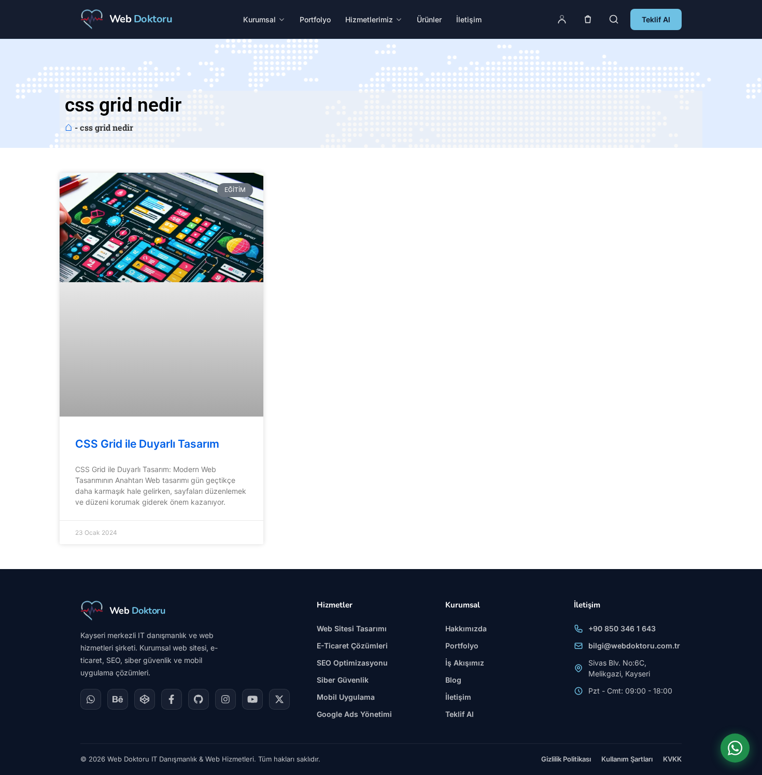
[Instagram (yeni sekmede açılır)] (225, 699)
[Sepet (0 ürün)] (587, 19)
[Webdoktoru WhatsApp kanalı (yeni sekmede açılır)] (90, 699)
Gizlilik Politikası (566, 759)
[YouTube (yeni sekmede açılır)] (252, 699)
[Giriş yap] (562, 19)
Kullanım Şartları (627, 759)
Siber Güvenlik (343, 679)
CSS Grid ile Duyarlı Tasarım (147, 443)
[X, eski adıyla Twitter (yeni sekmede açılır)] (279, 699)
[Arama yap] (613, 19)
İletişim (469, 19)
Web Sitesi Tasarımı (352, 628)
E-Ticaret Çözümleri (352, 645)
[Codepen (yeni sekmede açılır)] (144, 699)
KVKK (672, 759)
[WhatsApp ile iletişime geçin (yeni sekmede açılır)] (735, 748)
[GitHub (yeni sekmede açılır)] (198, 699)
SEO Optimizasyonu (352, 662)
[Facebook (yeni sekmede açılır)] (171, 699)
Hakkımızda (466, 628)
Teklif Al (656, 19)
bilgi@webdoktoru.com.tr (634, 645)
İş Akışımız (464, 662)
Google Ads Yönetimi (354, 714)
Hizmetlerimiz (369, 19)
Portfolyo (315, 19)
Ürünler (429, 19)
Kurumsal (259, 19)
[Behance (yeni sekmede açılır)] (117, 699)
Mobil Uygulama (346, 697)
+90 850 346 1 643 (622, 628)
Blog (453, 679)
